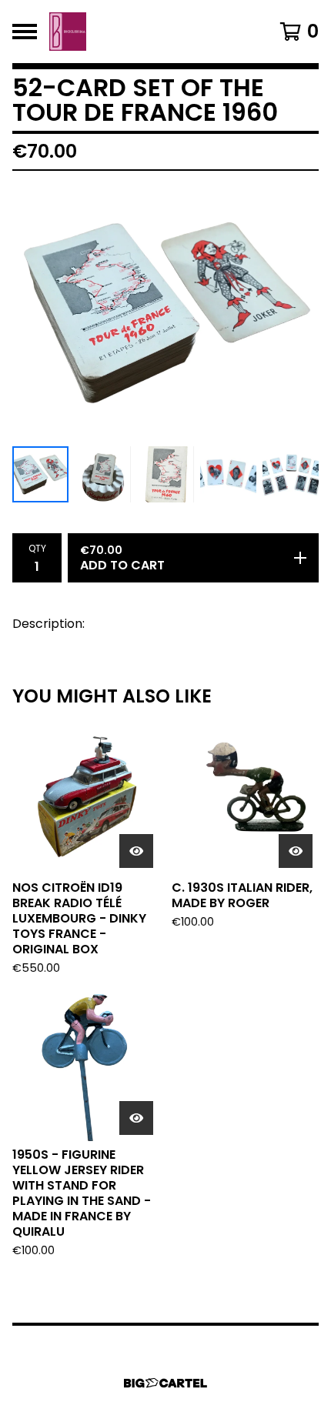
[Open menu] (24, 31)
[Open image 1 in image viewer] (165, 311)
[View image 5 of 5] (290, 474)
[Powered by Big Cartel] (165, 1383)
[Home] (67, 31)
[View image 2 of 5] (103, 474)
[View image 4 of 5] (228, 474)
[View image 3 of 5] (165, 474)
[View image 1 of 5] (40, 474)
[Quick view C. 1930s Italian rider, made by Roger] (296, 851)
